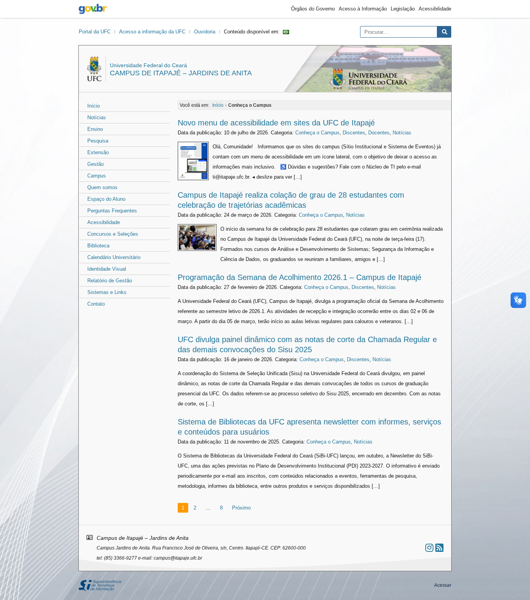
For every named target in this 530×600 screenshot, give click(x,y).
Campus (96, 176)
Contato (96, 304)
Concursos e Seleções (112, 234)
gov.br (93, 9)
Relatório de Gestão (109, 280)
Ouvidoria (204, 32)
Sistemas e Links (106, 292)
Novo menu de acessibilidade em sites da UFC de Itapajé (276, 122)
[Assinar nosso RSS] (439, 548)
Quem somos (102, 187)
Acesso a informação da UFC (152, 32)
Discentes (354, 133)
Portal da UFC (95, 32)
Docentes (379, 133)
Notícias (96, 117)
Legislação (403, 9)
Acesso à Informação (363, 9)
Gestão (95, 164)
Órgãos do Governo (313, 9)
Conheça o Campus (317, 133)
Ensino (95, 129)
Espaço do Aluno (106, 199)
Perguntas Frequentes (112, 211)
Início (93, 106)
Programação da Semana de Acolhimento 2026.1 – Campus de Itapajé (299, 277)
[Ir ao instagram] (429, 548)
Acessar (442, 585)
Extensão (98, 152)
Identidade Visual (106, 269)
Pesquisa (97, 141)
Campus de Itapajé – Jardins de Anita (181, 73)
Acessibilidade (435, 9)
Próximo (241, 508)
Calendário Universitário (113, 257)
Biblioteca (98, 246)
